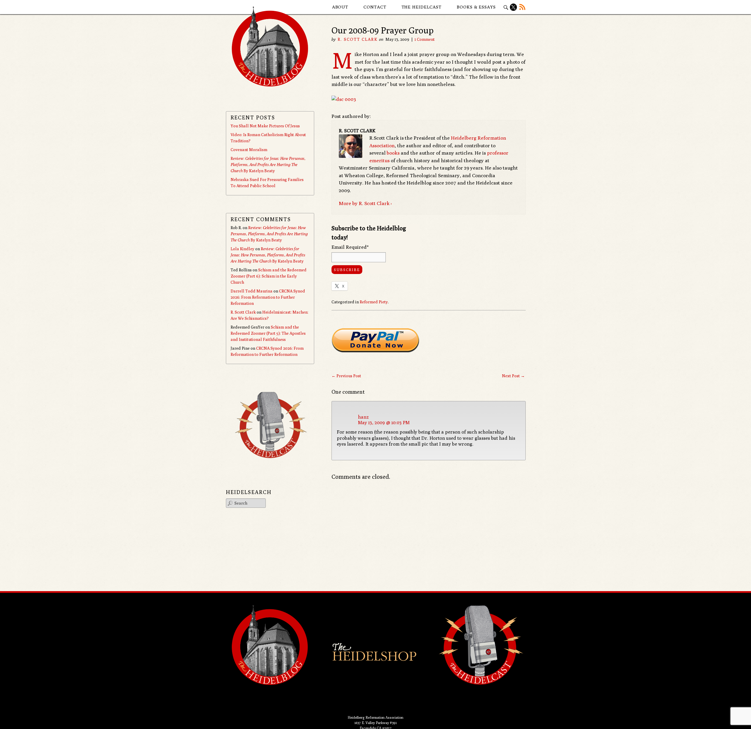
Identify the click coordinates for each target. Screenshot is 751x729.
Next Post (513, 375)
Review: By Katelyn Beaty (268, 164)
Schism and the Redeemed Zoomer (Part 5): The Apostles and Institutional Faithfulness (268, 333)
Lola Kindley (242, 248)
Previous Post (346, 375)
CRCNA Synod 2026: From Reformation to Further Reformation (268, 297)
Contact (374, 6)
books (393, 153)
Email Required (350, 247)
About (340, 6)
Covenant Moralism (249, 149)
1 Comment (425, 39)
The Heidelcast (422, 6)
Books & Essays (476, 6)
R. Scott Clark (357, 39)
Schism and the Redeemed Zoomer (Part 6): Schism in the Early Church (269, 276)
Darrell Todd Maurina (252, 291)
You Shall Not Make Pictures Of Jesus (265, 126)
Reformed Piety (374, 302)
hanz (363, 417)
